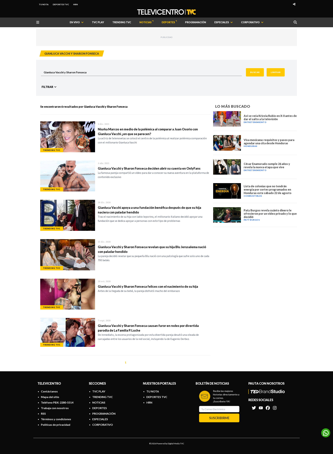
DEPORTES (168, 22)
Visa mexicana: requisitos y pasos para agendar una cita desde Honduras (269, 141)
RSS (43, 413)
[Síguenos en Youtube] (261, 406)
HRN (75, 4)
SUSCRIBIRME (219, 418)
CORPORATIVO (102, 424)
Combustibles (253, 196)
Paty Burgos (252, 220)
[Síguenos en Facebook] (268, 406)
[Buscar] (295, 22)
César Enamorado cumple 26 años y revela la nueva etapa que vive (267, 165)
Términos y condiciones (56, 419)
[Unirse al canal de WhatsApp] (325, 432)
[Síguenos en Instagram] (275, 406)
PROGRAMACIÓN (195, 22)
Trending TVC (51, 150)
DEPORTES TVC (61, 4)
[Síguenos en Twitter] (254, 406)
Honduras (250, 146)
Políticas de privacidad (55, 424)
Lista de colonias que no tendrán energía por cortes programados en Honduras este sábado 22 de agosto (267, 189)
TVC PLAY (98, 22)
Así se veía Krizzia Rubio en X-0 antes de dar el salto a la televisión (270, 117)
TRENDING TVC (121, 22)
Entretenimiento (255, 122)
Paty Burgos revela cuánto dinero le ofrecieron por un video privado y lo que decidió (270, 214)
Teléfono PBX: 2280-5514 (57, 402)
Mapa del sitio (50, 397)
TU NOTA (44, 4)
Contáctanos (49, 391)
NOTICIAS (145, 22)
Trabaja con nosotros (55, 408)
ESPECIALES (100, 419)
